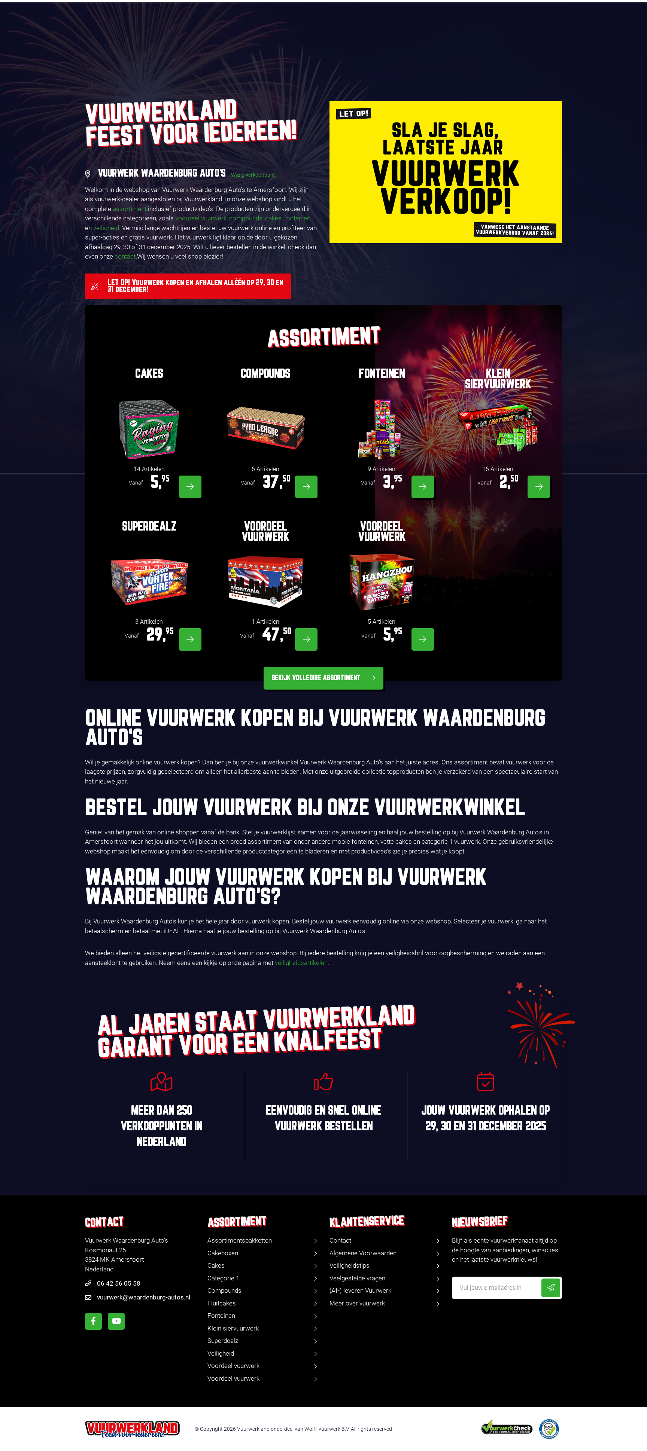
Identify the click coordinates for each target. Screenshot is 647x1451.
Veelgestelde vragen (357, 1278)
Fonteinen (221, 1315)
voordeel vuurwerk (201, 218)
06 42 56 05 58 (118, 1283)
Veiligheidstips (349, 1265)
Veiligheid (220, 1353)
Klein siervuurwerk (233, 1328)
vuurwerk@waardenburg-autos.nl (143, 1297)
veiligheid (106, 228)
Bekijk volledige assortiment (316, 678)
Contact (340, 1240)
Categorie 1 (223, 1278)
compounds (245, 218)
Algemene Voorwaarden (363, 1253)
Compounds (224, 1290)
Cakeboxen (222, 1253)
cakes (273, 218)
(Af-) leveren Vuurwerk (360, 1290)
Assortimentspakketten (239, 1240)
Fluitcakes (221, 1303)
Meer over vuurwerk (357, 1303)
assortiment (129, 209)
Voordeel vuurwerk (233, 1365)
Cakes (216, 1265)
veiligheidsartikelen (301, 962)
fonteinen (297, 218)
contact (125, 256)
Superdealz (222, 1340)
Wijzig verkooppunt (253, 175)
